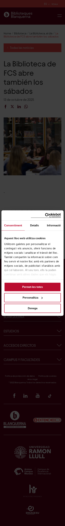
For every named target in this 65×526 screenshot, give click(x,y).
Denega (32, 308)
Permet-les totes (32, 286)
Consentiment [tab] (13, 225)
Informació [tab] (54, 225)
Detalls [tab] (34, 225)
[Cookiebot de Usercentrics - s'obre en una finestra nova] (46, 215)
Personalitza (30, 297)
